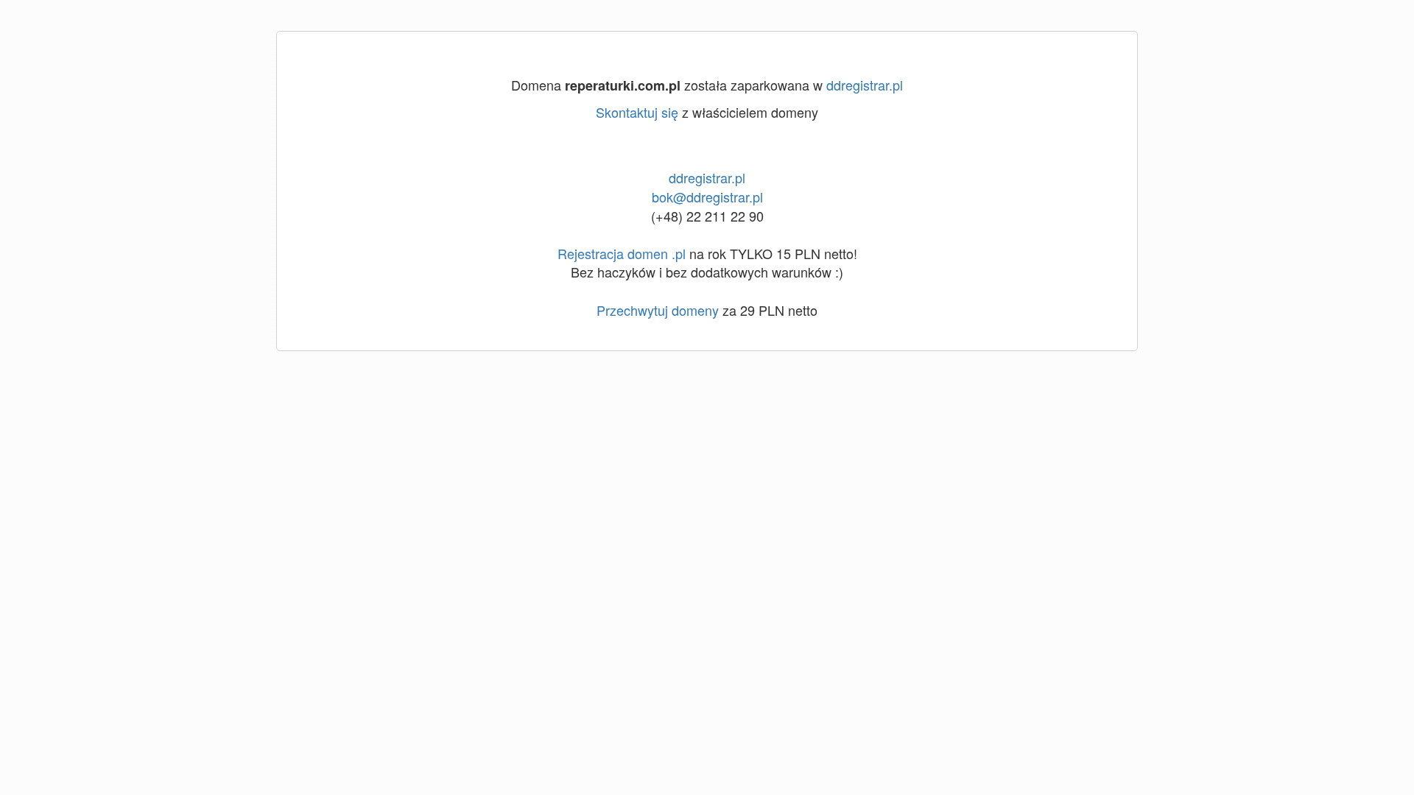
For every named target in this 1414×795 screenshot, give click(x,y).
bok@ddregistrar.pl (707, 196)
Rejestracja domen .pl (621, 253)
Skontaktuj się (637, 111)
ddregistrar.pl (864, 84)
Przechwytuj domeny (658, 309)
